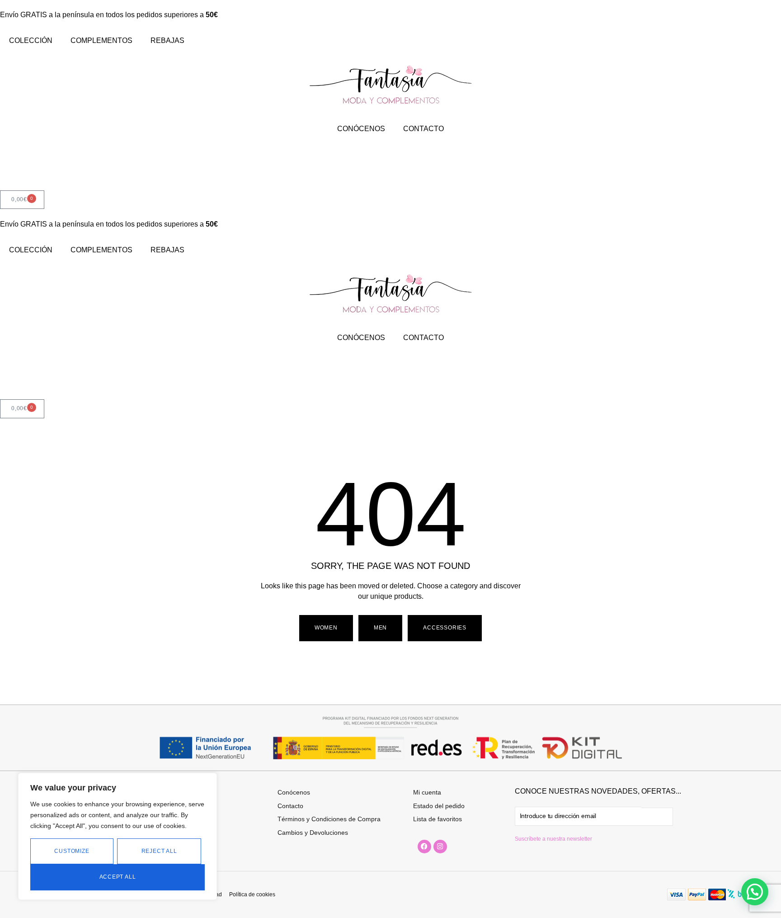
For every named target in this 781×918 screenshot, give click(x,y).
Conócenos (294, 792)
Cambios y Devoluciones (313, 832)
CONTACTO (423, 128)
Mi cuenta (427, 792)
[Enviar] (657, 817)
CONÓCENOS (361, 128)
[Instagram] (440, 846)
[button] (380, 628)
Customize (71, 851)
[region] (117, 836)
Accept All (117, 877)
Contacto (290, 805)
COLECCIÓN (30, 40)
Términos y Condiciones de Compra (329, 819)
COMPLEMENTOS (101, 40)
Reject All (159, 851)
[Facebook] (424, 846)
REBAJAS (167, 40)
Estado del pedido (439, 805)
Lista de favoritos (437, 819)
